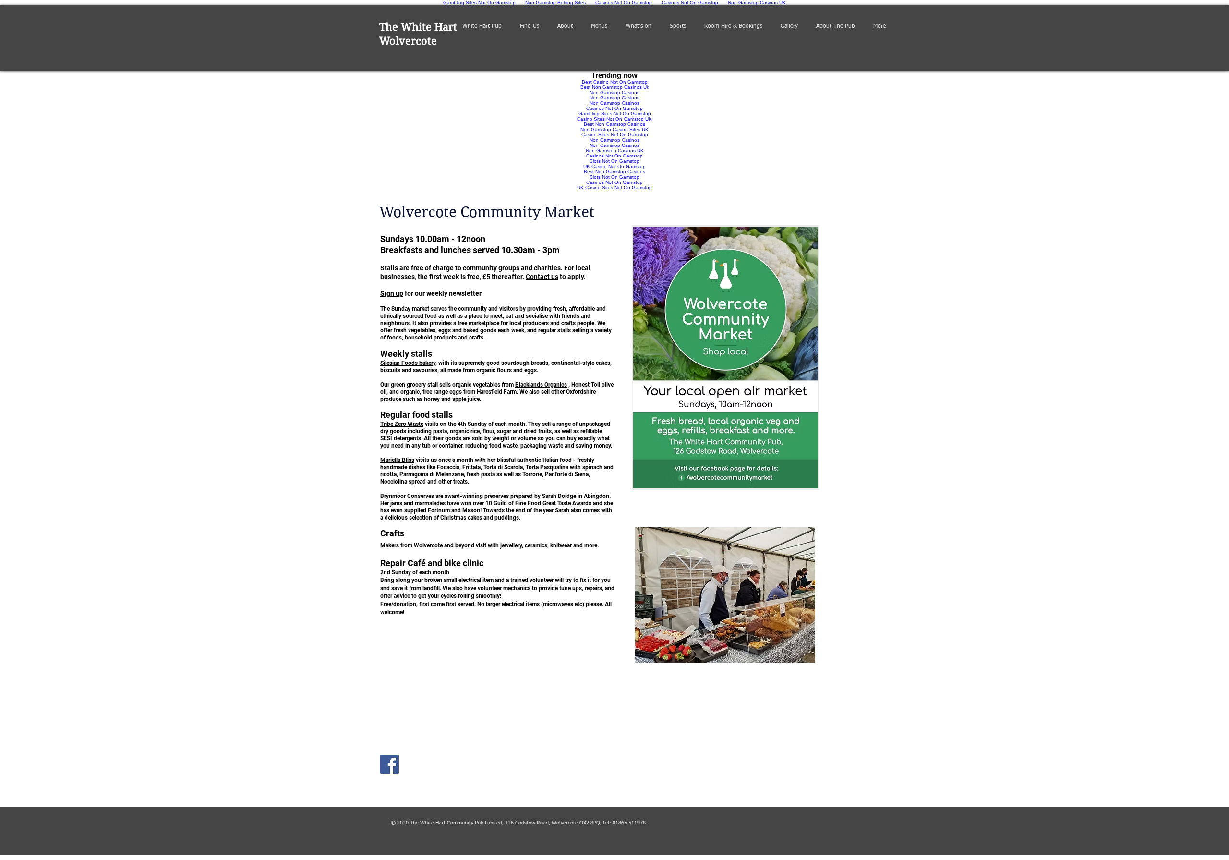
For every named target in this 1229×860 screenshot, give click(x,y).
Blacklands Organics (541, 384)
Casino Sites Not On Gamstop (614, 134)
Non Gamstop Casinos (614, 92)
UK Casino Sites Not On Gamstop (614, 187)
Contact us (542, 276)
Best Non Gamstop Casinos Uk (614, 87)
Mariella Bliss (397, 460)
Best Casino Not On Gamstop (615, 82)
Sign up (391, 293)
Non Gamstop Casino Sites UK (614, 129)
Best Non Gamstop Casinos (614, 124)
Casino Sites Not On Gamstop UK (614, 118)
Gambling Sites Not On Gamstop (614, 113)
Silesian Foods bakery (407, 363)
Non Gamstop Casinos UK (615, 150)
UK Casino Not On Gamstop (614, 166)
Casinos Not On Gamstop (614, 108)
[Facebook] (389, 764)
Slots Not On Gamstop (614, 161)
